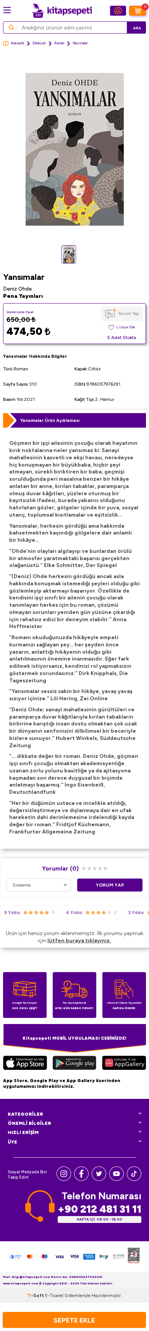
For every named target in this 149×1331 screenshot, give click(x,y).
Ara (137, 28)
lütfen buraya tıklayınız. (79, 940)
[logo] (62, 10)
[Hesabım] (118, 11)
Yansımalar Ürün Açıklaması (49, 420)
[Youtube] (116, 1179)
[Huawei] (124, 1064)
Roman (59, 43)
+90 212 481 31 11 (99, 1209)
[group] (74, 149)
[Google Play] (74, 1064)
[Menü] (7, 10)
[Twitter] (99, 1179)
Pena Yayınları (23, 296)
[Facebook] (81, 1179)
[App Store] (25, 1064)
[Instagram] (64, 1179)
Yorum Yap (128, 313)
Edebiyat (39, 43)
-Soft (36, 1295)
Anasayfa (17, 43)
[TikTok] (134, 1179)
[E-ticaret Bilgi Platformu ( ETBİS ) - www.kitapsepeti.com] (134, 1256)
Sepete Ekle (74, 1320)
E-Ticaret (54, 1295)
